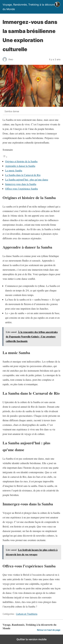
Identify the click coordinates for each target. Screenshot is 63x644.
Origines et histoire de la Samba (21, 161)
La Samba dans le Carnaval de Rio (23, 175)
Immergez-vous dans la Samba (20, 184)
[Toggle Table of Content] (5, 156)
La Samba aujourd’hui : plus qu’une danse (26, 179)
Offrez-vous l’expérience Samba (21, 188)
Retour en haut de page (48, 630)
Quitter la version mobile (31, 639)
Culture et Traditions (26, 614)
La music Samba (13, 170)
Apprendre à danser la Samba (20, 166)
